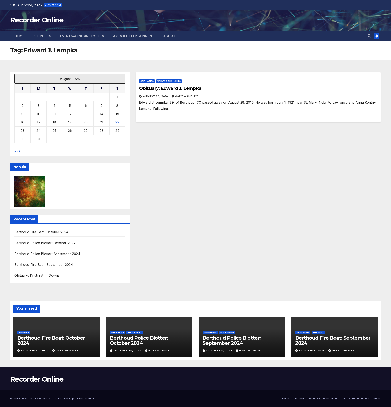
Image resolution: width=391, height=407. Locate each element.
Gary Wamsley (186, 96)
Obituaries (147, 81)
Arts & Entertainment (133, 36)
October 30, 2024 (35, 350)
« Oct (18, 151)
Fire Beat (24, 332)
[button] (369, 36)
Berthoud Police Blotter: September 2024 (47, 254)
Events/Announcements (82, 36)
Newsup (69, 398)
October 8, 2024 (219, 350)
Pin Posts (42, 36)
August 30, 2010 (156, 96)
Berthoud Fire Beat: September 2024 (43, 264)
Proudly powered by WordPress (30, 398)
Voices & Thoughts (169, 81)
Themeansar (87, 398)
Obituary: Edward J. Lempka (170, 88)
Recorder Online (36, 20)
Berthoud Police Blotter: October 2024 (45, 243)
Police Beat (135, 332)
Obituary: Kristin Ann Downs (36, 275)
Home (19, 36)
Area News (117, 332)
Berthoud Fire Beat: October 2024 (41, 232)
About (169, 36)
